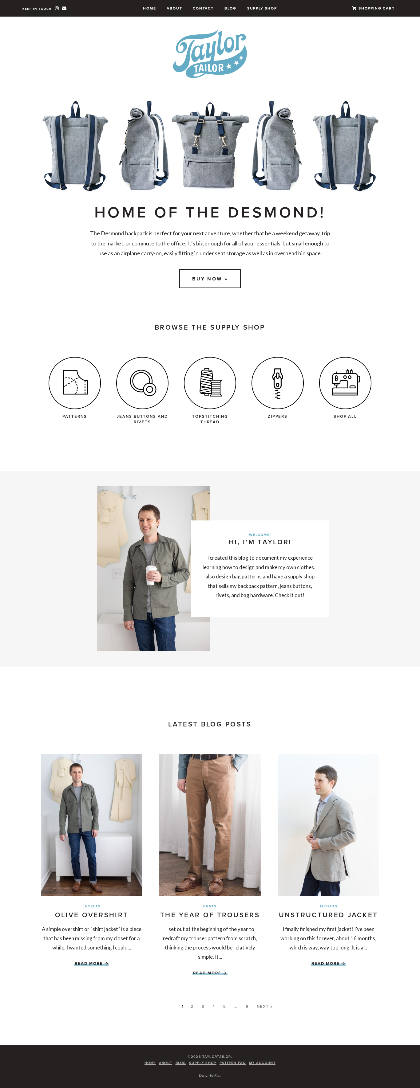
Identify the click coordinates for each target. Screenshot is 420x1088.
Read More (89, 963)
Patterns (74, 416)
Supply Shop (262, 8)
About (174, 8)
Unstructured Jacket (328, 915)
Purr (217, 1075)
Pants (209, 906)
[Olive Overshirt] (91, 825)
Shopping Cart (375, 8)
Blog (230, 8)
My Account (262, 1062)
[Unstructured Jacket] (328, 825)
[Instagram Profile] (57, 8)
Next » (264, 1006)
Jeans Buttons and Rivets (142, 419)
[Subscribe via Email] (64, 8)
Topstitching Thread (210, 419)
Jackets (92, 906)
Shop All (345, 416)
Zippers (278, 416)
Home (149, 8)
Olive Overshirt (92, 915)
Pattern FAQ (233, 1062)
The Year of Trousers (210, 915)
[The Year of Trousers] (210, 825)
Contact (203, 8)
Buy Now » (210, 278)
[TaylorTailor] (210, 53)
